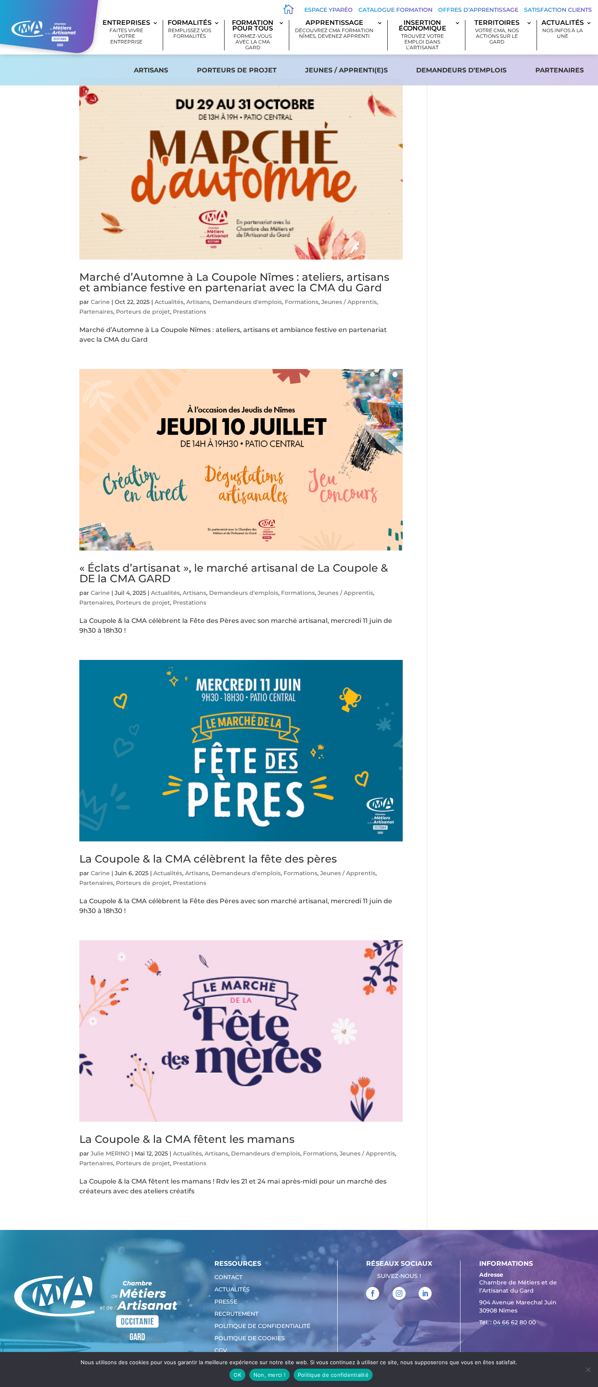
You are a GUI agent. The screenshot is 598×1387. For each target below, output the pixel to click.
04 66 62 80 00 (514, 1322)
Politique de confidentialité (262, 1326)
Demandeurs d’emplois (461, 70)
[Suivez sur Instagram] (399, 1293)
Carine (100, 302)
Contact (228, 1277)
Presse (225, 1302)
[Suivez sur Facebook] (372, 1293)
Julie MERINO (110, 1153)
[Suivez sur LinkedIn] (425, 1293)
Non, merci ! (269, 1375)
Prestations (189, 311)
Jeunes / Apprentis (349, 302)
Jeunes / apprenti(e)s (346, 70)
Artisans (151, 70)
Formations (302, 302)
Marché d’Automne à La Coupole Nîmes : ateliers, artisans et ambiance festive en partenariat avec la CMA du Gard (234, 282)
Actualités (562, 29)
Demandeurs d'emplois (247, 302)
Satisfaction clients (558, 9)
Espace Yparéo (328, 9)
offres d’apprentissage (478, 9)
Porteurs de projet (237, 70)
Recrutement (236, 1314)
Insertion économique (422, 35)
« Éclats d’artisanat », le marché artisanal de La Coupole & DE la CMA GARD (233, 573)
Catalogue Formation (395, 9)
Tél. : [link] (507, 1322)
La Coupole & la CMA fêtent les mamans (187, 1139)
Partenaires (559, 70)
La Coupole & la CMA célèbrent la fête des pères (208, 858)
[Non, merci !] (588, 1369)
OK (237, 1375)
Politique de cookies (249, 1338)
